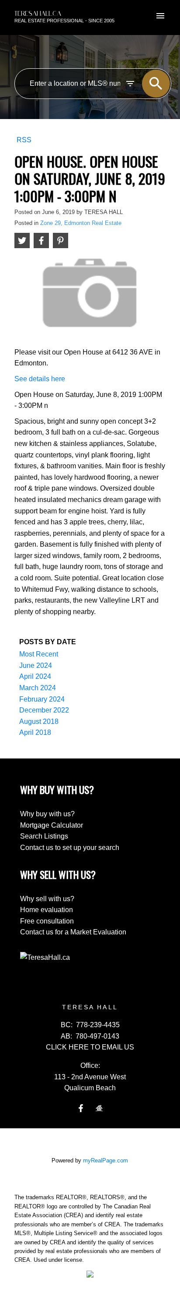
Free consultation (47, 921)
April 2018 (35, 732)
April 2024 (35, 676)
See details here (39, 379)
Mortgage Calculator (51, 825)
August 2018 (39, 721)
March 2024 (37, 688)
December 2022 (44, 710)
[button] (81, 1108)
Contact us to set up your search (69, 847)
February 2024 (42, 699)
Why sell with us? (47, 898)
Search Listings (44, 836)
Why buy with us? (47, 814)
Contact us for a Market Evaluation (73, 932)
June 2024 (35, 665)
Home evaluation (46, 909)
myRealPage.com (105, 1160)
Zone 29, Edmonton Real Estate (80, 223)
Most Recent (38, 654)
